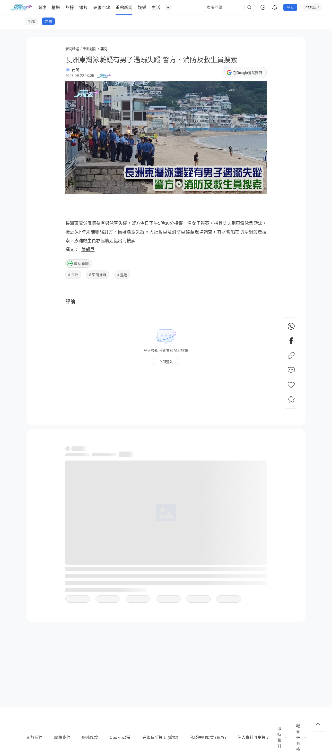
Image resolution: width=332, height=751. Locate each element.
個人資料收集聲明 (253, 737)
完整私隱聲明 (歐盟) (160, 737)
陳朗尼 (88, 249)
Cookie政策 (120, 737)
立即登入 (166, 361)
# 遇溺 (122, 274)
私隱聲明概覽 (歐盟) (208, 737)
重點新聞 (81, 263)
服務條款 (90, 737)
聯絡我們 (62, 737)
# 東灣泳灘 (97, 274)
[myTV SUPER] (312, 7)
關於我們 (34, 737)
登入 (290, 7)
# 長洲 (73, 274)
